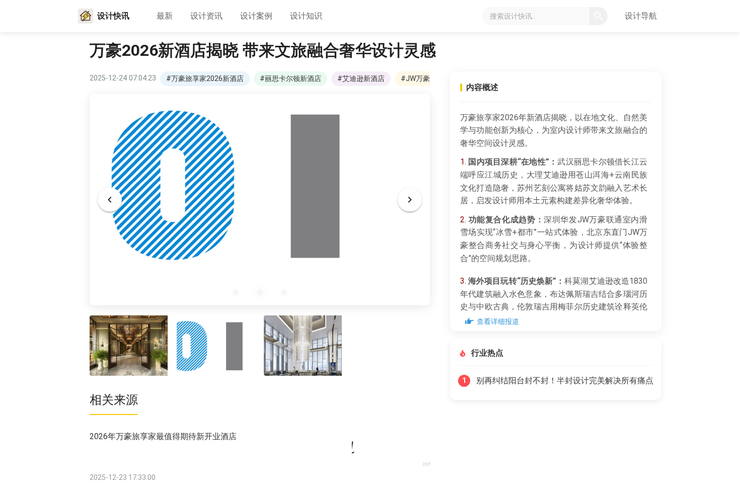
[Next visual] (410, 200)
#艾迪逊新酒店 (361, 78)
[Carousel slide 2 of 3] (260, 293)
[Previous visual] (110, 200)
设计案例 (256, 16)
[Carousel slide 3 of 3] (284, 293)
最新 (165, 16)
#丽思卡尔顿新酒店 (290, 78)
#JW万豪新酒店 (426, 78)
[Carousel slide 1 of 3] (236, 293)
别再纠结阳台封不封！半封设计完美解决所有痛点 (564, 380)
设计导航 (641, 16)
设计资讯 (206, 16)
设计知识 (306, 16)
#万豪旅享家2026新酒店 (205, 78)
